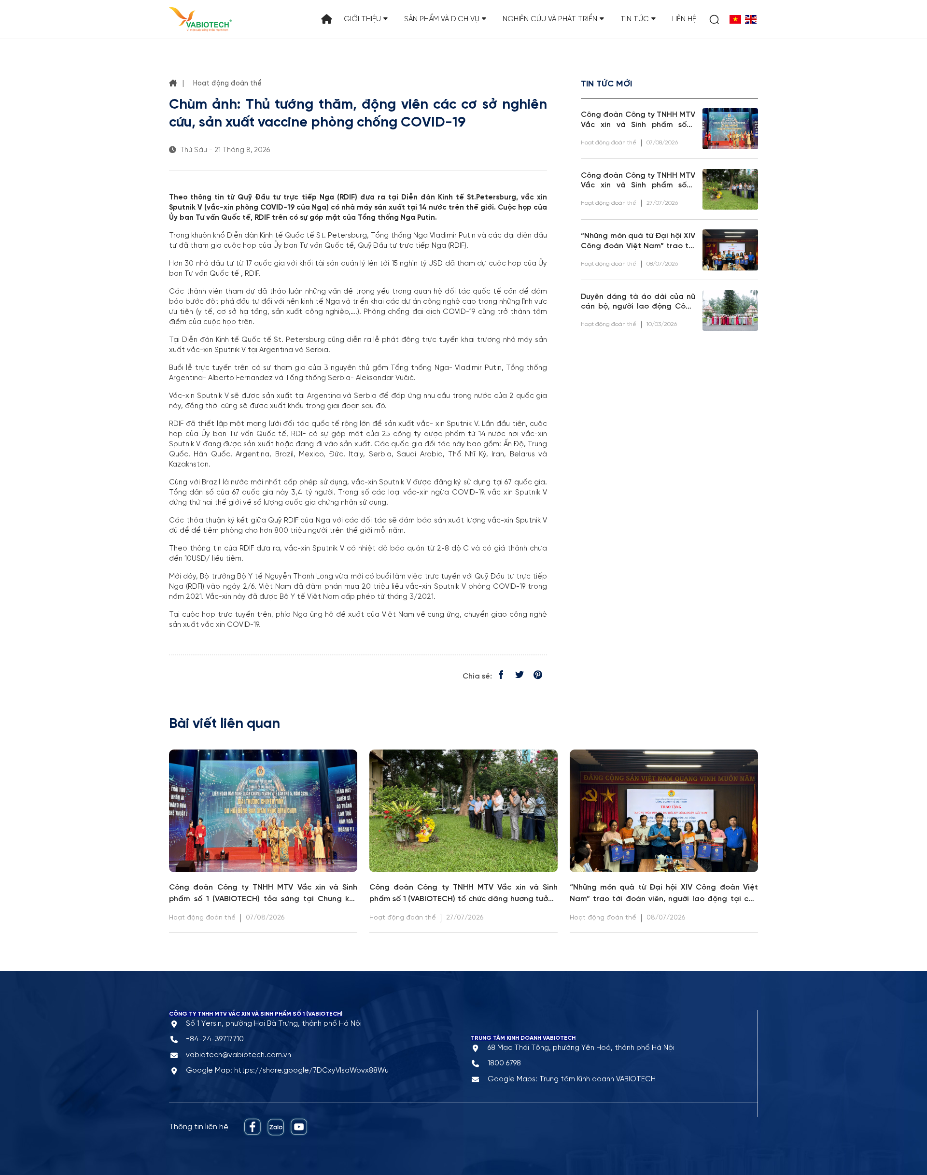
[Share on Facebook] (501, 676)
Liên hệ (684, 19)
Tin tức (634, 19)
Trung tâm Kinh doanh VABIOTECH (597, 1079)
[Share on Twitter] (519, 676)
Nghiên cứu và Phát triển (550, 19)
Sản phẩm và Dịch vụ (441, 19)
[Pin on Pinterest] (538, 676)
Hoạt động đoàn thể (227, 83)
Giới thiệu (362, 19)
